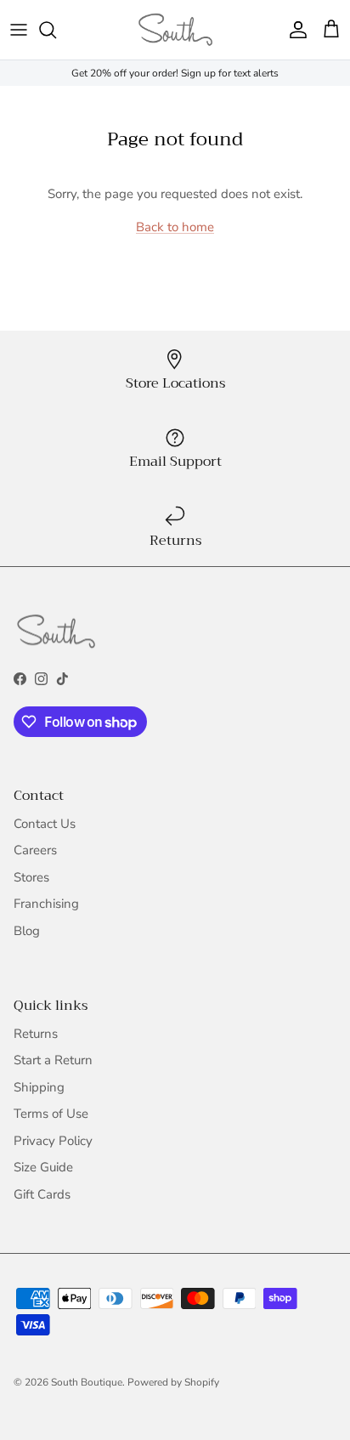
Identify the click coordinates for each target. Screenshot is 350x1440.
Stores (31, 877)
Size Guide (43, 1167)
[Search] (56, 29)
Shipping (39, 1087)
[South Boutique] (175, 30)
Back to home (175, 226)
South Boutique (86, 1382)
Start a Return (53, 1060)
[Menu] (18, 29)
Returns (36, 1033)
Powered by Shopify (173, 1382)
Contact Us (45, 823)
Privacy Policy (53, 1140)
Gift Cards (42, 1194)
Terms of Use (51, 1113)
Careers (35, 850)
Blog (27, 930)
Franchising (46, 903)
